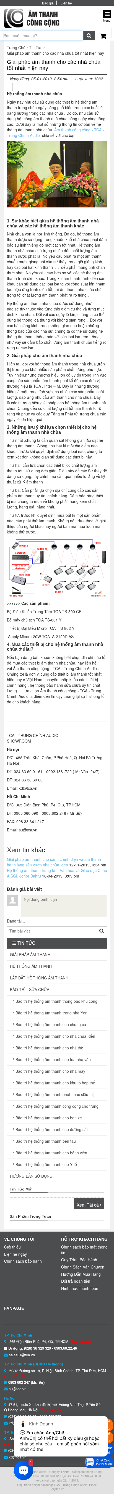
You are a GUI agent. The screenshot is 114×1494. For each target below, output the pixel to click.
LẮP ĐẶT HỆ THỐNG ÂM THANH (39, 978)
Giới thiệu (12, 1247)
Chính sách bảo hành (23, 1261)
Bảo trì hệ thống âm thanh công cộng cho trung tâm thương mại (57, 1107)
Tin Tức (35, 47)
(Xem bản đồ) (80, 1341)
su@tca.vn (17, 1388)
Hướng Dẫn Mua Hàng (81, 1274)
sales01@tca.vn (22, 1354)
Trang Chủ (16, 47)
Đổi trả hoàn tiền (75, 1281)
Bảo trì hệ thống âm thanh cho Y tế (46, 1164)
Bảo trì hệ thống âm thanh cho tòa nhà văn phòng (53, 1061)
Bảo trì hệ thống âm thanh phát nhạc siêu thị (54, 1094)
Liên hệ (66, 3)
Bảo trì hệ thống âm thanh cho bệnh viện (51, 1152)
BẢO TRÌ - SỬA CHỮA (29, 989)
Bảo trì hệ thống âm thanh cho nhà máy (50, 1071)
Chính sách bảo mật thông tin (84, 1249)
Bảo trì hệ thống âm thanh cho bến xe (48, 1117)
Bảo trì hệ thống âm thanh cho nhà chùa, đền (55, 1036)
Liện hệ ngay (15, 1254)
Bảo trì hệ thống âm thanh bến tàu (45, 1141)
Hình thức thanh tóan (79, 1288)
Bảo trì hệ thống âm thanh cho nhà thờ (49, 1048)
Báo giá (48, 3)
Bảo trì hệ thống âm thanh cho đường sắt (51, 1129)
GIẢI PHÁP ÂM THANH (30, 954)
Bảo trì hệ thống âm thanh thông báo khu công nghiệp (56, 1002)
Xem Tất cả (88, 1205)
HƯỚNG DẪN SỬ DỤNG (31, 1176)
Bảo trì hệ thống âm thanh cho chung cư (50, 1024)
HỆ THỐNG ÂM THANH (31, 966)
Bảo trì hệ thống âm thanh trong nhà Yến (51, 1013)
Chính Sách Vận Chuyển (82, 1267)
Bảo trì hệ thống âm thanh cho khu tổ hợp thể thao (55, 1084)
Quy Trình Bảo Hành (79, 1259)
